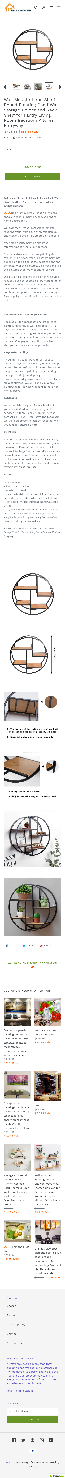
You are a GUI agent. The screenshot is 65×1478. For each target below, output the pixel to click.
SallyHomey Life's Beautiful (30, 1462)
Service (12, 1333)
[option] (16, 87)
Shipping (9, 137)
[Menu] (59, 7)
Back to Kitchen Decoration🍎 (35, 965)
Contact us (14, 1343)
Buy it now (32, 176)
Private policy (16, 1324)
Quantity (10, 149)
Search (11, 1305)
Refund (12, 1315)
